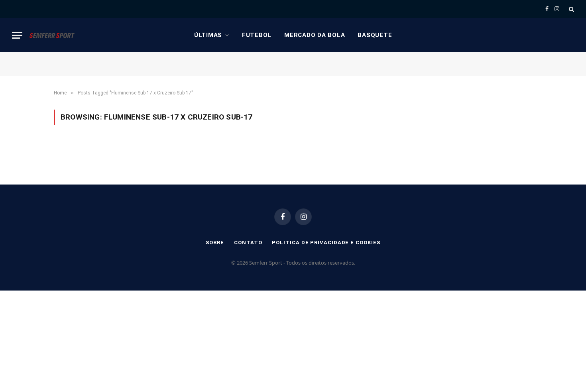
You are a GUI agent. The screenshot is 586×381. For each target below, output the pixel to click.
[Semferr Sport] (51, 35)
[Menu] (17, 35)
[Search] (570, 9)
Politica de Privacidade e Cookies (326, 242)
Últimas (208, 35)
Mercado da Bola (314, 35)
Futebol (256, 35)
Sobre (215, 242)
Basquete (375, 35)
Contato (248, 242)
